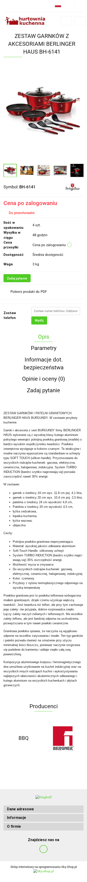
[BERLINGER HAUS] (72, 186)
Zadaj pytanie (17, 278)
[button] (43, 809)
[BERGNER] (64, 738)
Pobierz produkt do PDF (28, 292)
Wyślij (39, 320)
